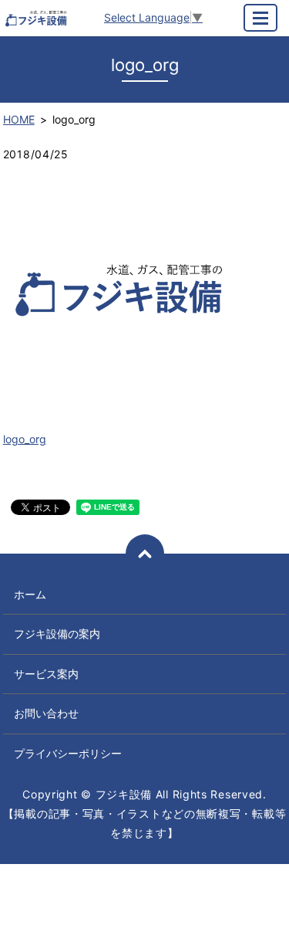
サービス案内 (46, 673)
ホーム (30, 594)
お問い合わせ (46, 713)
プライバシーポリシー (68, 753)
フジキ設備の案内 (57, 633)
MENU (260, 18)
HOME (19, 119)
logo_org (24, 439)
